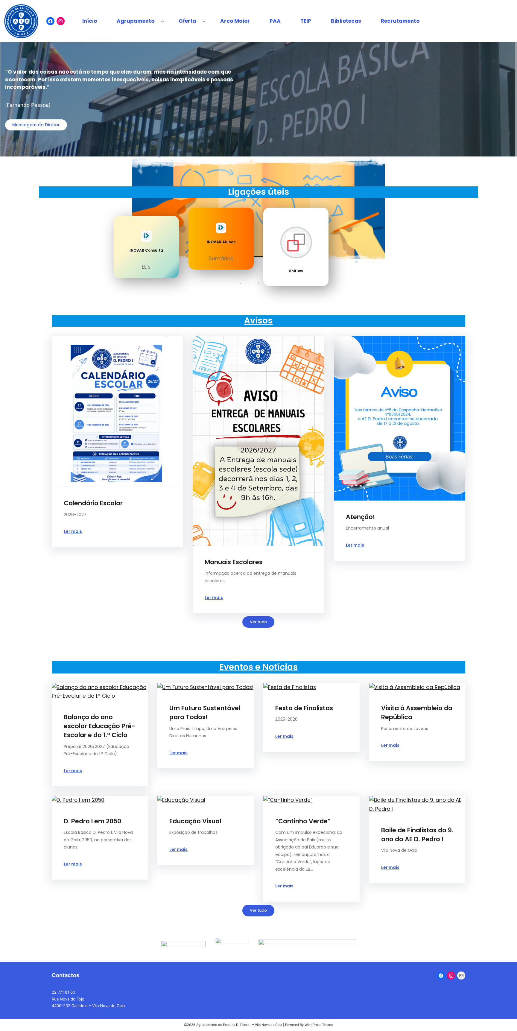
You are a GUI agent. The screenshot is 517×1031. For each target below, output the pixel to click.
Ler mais (73, 531)
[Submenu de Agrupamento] (162, 21)
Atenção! (360, 517)
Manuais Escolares (233, 562)
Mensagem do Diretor (36, 125)
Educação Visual (195, 821)
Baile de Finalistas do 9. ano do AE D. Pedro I (417, 834)
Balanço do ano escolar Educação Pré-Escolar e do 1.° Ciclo (99, 726)
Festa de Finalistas (304, 708)
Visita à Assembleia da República (416, 712)
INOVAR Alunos (221, 241)
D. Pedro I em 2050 (92, 821)
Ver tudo (258, 622)
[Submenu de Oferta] (204, 21)
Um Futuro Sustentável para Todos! (204, 712)
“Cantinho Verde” (303, 821)
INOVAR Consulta (146, 250)
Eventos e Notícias (258, 667)
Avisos (258, 320)
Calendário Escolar (93, 503)
